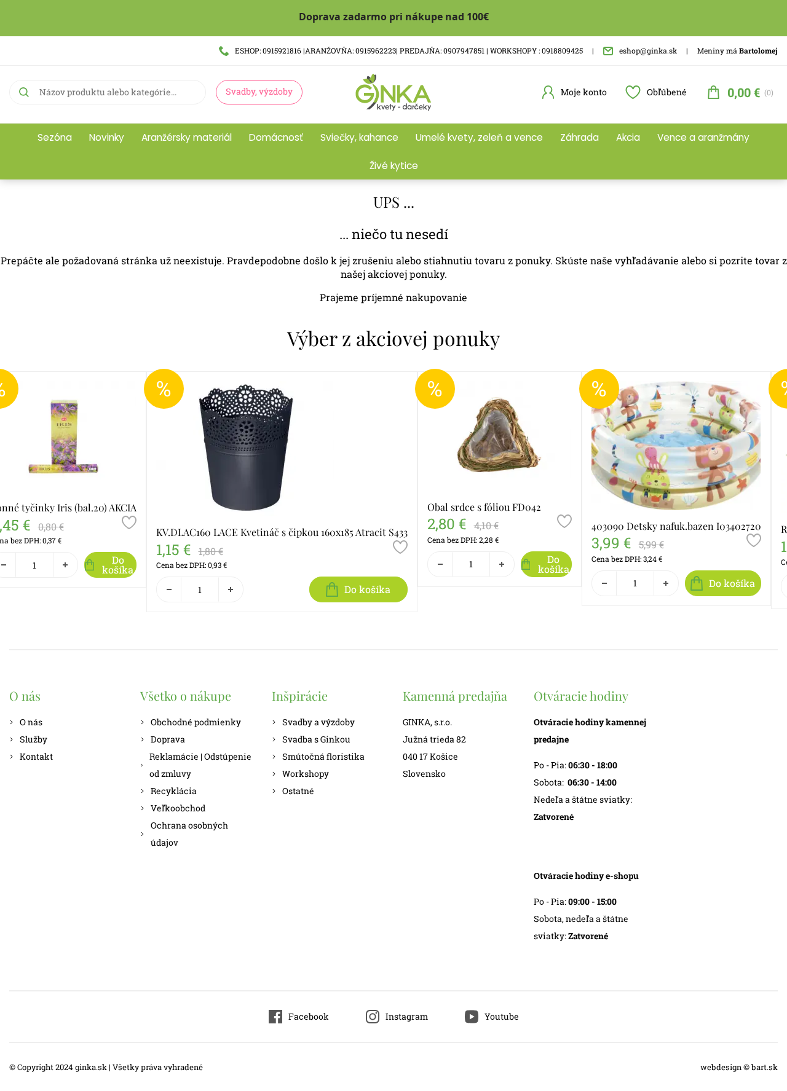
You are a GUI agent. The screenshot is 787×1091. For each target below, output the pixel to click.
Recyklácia (174, 791)
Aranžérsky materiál (186, 137)
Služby (33, 739)
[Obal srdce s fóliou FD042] (499, 435)
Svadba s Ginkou (316, 739)
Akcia (628, 137)
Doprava (168, 739)
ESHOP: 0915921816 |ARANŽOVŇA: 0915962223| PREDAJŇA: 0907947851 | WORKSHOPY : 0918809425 (409, 50)
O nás (31, 722)
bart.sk (764, 1067)
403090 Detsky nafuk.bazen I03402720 (676, 525)
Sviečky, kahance (359, 137)
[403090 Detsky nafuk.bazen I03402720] (676, 445)
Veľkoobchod (178, 808)
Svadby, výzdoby (259, 91)
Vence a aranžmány (703, 137)
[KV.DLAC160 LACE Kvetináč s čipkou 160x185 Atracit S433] (282, 448)
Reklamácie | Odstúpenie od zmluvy (200, 764)
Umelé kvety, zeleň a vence (479, 137)
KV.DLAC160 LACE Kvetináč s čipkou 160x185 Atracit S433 (282, 532)
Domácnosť (276, 137)
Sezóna (55, 137)
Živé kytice (394, 165)
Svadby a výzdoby (318, 722)
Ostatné (298, 791)
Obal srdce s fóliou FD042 (484, 506)
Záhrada (579, 137)
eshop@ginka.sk (648, 50)
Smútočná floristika (323, 756)
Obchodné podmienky (196, 722)
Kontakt (36, 756)
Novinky (106, 137)
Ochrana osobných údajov (189, 833)
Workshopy (305, 773)
